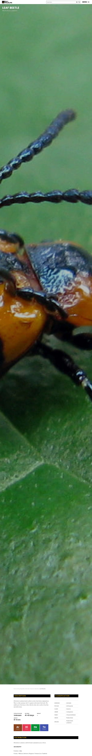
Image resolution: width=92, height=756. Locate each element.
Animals (27, 688)
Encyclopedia (21, 688)
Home (15, 688)
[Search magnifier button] (79, 2)
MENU (84, 2)
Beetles (37, 688)
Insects (32, 688)
